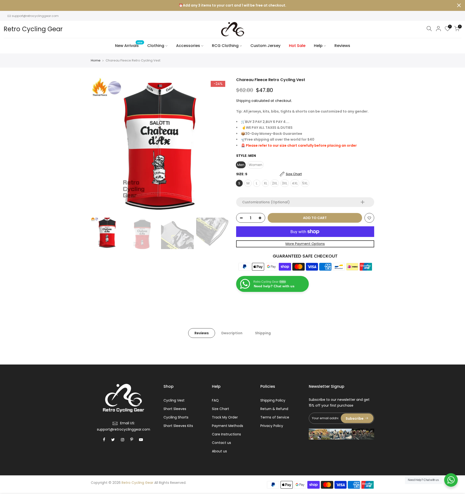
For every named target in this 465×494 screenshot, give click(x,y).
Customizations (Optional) (266, 202)
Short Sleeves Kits (178, 425)
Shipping (243, 100)
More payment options (305, 243)
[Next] (220, 146)
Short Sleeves (174, 408)
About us (219, 451)
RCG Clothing (225, 45)
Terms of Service (274, 417)
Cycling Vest (174, 400)
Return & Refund (274, 408)
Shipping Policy (272, 400)
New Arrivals (129, 45)
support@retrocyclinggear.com (35, 16)
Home (96, 60)
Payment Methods (227, 425)
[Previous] (99, 146)
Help (318, 45)
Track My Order (225, 417)
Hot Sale (297, 45)
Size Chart (220, 408)
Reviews (342, 45)
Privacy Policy (271, 425)
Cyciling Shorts (175, 417)
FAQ (215, 400)
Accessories (188, 45)
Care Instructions (226, 434)
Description (231, 333)
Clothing (155, 45)
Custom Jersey (265, 45)
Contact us (221, 442)
